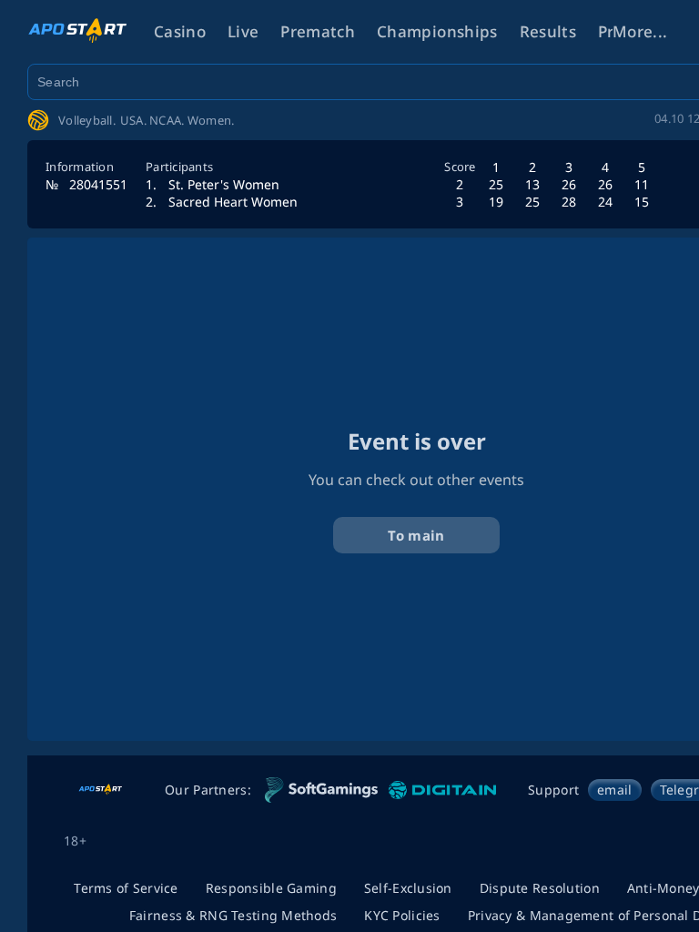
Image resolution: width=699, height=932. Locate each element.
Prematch (317, 31)
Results (548, 31)
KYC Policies (402, 915)
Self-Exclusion (408, 888)
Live (243, 31)
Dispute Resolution (540, 888)
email (614, 789)
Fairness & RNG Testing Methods (233, 915)
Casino (180, 31)
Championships (437, 31)
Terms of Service (125, 888)
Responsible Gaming (271, 888)
